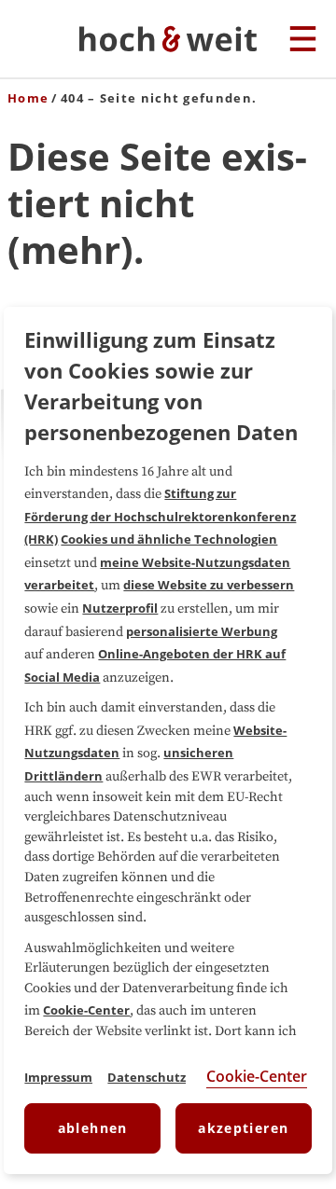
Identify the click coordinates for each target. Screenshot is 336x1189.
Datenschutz (146, 1077)
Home (28, 98)
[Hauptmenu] (303, 40)
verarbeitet (59, 584)
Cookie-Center (86, 1010)
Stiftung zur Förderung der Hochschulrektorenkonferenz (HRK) (160, 516)
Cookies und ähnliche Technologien (169, 539)
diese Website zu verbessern (208, 584)
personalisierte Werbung (201, 631)
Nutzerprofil (120, 608)
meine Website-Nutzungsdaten (195, 562)
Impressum (58, 1077)
